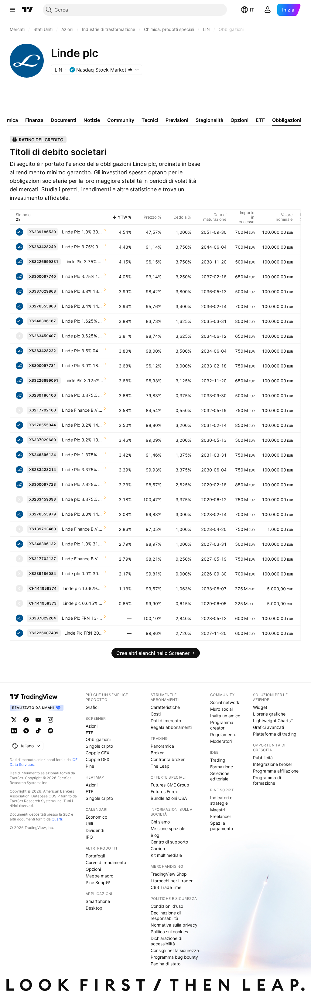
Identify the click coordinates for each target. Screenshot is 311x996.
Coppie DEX (97, 759)
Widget (260, 707)
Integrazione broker (272, 764)
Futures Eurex (164, 791)
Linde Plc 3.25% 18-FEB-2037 (82, 276)
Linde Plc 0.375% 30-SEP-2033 (82, 395)
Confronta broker (168, 759)
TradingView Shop (169, 874)
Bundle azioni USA (169, 798)
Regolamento (223, 734)
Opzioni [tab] (239, 120)
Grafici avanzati (268, 727)
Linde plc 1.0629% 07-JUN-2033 (83, 588)
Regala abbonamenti (171, 727)
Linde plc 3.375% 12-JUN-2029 (82, 499)
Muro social (221, 709)
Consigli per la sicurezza (175, 950)
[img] (130, 69)
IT (252, 10)
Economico (96, 817)
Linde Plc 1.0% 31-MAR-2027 (82, 543)
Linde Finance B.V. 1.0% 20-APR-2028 (82, 529)
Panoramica (162, 746)
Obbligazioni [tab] (286, 120)
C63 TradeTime (166, 887)
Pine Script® (98, 882)
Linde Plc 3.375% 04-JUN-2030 (82, 469)
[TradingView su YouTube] (38, 720)
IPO (89, 837)
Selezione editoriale (219, 776)
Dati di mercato (166, 720)
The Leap (160, 766)
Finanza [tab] (34, 120)
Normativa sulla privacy (174, 924)
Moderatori (221, 741)
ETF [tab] (260, 120)
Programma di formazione (267, 780)
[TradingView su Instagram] (50, 720)
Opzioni (93, 869)
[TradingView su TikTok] (38, 730)
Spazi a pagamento (221, 825)
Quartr (57, 819)
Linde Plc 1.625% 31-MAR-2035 (82, 321)
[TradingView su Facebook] (26, 720)
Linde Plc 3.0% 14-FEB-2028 (82, 514)
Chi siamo (160, 821)
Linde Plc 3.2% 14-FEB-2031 (82, 425)
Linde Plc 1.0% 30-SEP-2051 (82, 231)
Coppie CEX (97, 752)
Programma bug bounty (174, 957)
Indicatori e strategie (221, 800)
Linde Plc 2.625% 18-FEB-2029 (82, 484)
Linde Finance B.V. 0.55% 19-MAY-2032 (82, 410)
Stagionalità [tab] (209, 120)
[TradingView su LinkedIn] (14, 730)
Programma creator (221, 725)
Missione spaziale (168, 828)
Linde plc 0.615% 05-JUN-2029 (83, 603)
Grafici (92, 707)
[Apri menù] (12, 10)
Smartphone (98, 901)
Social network (224, 702)
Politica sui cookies (169, 931)
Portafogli (95, 855)
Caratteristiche (165, 707)
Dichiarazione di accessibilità (166, 941)
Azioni (91, 726)
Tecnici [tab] (150, 120)
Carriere (158, 848)
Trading (217, 760)
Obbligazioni (98, 739)
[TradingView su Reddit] (50, 730)
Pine (90, 766)
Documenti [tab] (63, 120)
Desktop (94, 907)
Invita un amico (225, 715)
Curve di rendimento (106, 862)
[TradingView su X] (14, 720)
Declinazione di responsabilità (166, 915)
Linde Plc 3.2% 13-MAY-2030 (82, 439)
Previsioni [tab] (177, 120)
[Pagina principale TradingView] (27, 9)
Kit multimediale (166, 855)
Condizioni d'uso (167, 906)
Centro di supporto (169, 841)
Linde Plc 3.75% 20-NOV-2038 (83, 261)
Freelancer (220, 816)
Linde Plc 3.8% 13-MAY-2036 (82, 291)
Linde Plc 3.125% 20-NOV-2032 (83, 380)
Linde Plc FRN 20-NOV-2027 (83, 632)
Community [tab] (120, 120)
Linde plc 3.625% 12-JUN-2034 (82, 335)
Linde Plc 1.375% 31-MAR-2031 (82, 454)
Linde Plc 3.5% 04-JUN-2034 (82, 350)
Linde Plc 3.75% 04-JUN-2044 (82, 246)
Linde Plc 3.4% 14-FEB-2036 (82, 306)
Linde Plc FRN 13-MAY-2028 (82, 618)
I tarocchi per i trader (172, 880)
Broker (157, 752)
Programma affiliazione (276, 770)
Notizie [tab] (92, 120)
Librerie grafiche (269, 713)
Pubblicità (263, 757)
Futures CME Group (170, 784)
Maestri (217, 809)
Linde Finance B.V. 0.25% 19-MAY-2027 (82, 558)
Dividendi (95, 830)
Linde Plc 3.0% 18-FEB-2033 (82, 365)
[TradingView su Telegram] (26, 730)
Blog (155, 835)
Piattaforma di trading (274, 733)
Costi (156, 713)
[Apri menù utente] (267, 10)
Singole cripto (99, 746)
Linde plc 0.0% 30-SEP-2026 (82, 573)
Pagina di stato (165, 963)
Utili (89, 823)
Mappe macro (99, 875)
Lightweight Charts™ (273, 720)
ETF (89, 732)
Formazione (221, 766)
